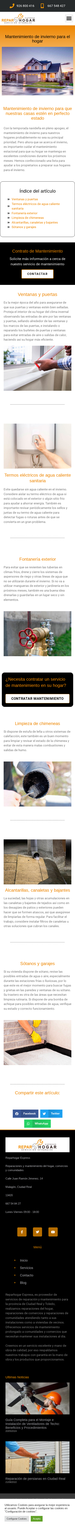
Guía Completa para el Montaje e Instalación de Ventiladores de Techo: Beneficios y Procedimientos (32, 1423)
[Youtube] (53, 1231)
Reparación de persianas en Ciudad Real (35, 1479)
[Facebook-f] (21, 1231)
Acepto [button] (36, 1518)
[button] (69, 18)
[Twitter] (37, 1231)
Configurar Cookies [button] (17, 1518)
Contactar (37, 274)
